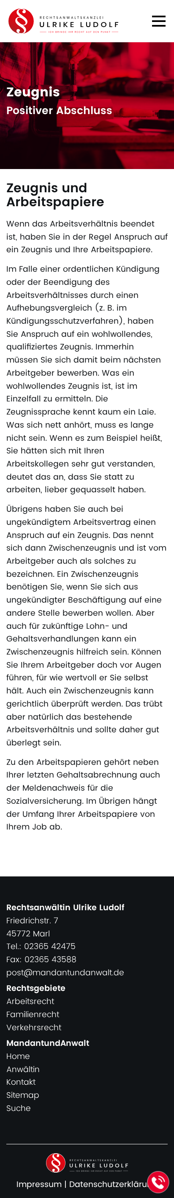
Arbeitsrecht (30, 1001)
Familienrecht (32, 1014)
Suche (18, 1108)
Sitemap (22, 1095)
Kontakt (20, 1082)
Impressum (39, 1184)
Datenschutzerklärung (113, 1184)
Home (18, 1056)
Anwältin (23, 1069)
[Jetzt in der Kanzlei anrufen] (158, 1182)
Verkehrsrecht (33, 1027)
